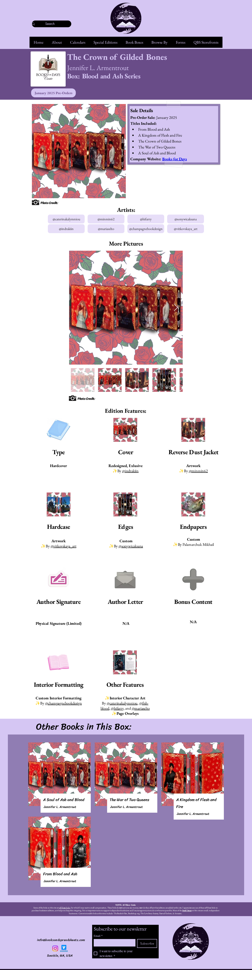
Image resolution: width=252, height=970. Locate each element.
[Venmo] (64, 948)
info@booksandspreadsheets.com (61, 940)
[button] (57, 42)
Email (98, 935)
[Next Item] (176, 307)
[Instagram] (55, 948)
